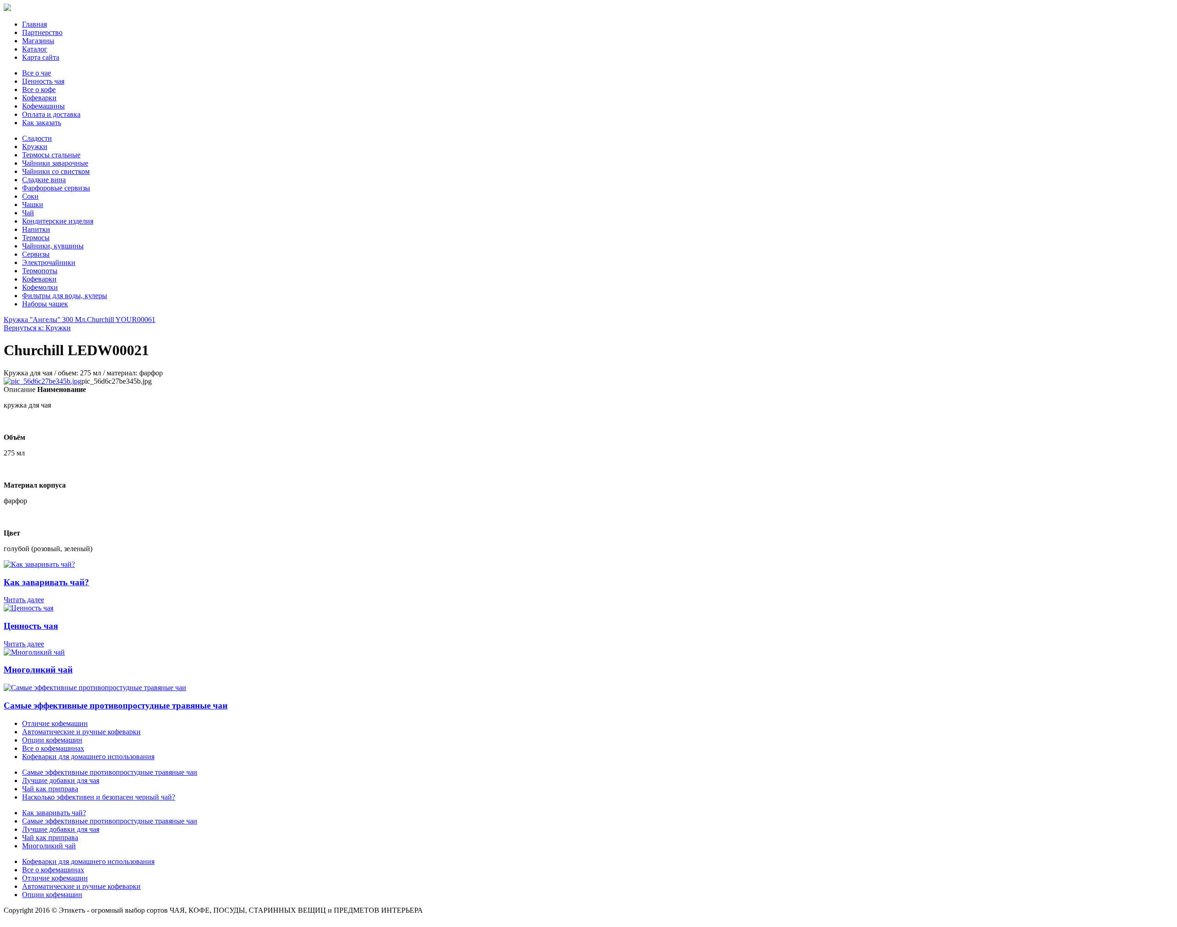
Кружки (34, 146)
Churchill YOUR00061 (121, 319)
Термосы (36, 238)
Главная (34, 24)
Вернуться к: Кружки (37, 328)
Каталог (34, 49)
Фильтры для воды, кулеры (64, 295)
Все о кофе (39, 89)
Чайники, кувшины (53, 246)
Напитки (36, 229)
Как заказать (41, 123)
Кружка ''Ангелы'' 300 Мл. (45, 319)
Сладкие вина (44, 180)
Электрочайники (48, 262)
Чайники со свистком (56, 171)
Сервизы (36, 254)
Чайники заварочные (55, 163)
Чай (28, 213)
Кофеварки (39, 98)
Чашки (32, 204)
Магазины (38, 41)
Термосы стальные (51, 155)
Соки (30, 196)
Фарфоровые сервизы (56, 188)
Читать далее (24, 600)
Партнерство (42, 32)
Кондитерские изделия (57, 221)
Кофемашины (43, 106)
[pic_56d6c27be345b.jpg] (42, 381)
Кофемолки (40, 287)
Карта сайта (40, 57)
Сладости (37, 138)
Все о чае (36, 73)
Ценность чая (43, 81)
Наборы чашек (45, 304)
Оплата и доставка (51, 114)
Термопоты (39, 271)
